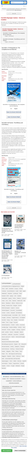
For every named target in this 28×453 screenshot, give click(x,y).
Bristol (19, 305)
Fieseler (15, 320)
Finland (20, 288)
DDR (7, 288)
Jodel (3, 332)
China (3, 288)
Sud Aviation (4, 363)
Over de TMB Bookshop (15, 376)
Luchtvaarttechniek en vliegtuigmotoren (11, 286)
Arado (3, 300)
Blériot (13, 303)
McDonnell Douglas (20, 336)
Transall (22, 363)
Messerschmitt (5, 339)
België (22, 286)
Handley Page (5, 327)
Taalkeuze (7, 376)
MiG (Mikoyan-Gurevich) (7, 344)
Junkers (7, 332)
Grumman (22, 324)
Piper (21, 351)
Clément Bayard (5, 310)
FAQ (8, 378)
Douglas (4, 317)
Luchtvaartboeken (16, 283)
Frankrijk (4, 291)
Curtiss (8, 312)
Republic (9, 356)
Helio (24, 327)
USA (15, 295)
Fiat (12, 320)
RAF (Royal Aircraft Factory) (15, 353)
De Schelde (14, 315)
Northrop (12, 349)
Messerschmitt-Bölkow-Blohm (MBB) (10, 341)
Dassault (13, 312)
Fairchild (4, 320)
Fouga (11, 322)
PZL (7, 353)
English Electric (15, 317)
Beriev (3, 303)
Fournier (16, 322)
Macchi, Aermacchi (6, 336)
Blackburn (8, 303)
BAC (10, 300)
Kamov (11, 332)
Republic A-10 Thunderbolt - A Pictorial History (20, 253)
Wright (22, 365)
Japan (24, 291)
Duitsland (11, 288)
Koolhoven (4, 334)
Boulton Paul (9, 305)
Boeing (3, 305)
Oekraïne (10, 293)
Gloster (13, 324)
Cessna (17, 307)
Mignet (15, 344)
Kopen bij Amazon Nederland (14, 112)
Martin (13, 336)
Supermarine (16, 363)
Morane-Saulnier (5, 346)
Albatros (19, 298)
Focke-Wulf (21, 320)
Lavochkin (16, 334)
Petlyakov (8, 351)
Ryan (23, 356)
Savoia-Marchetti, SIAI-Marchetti (12, 358)
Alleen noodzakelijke (20, 450)
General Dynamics (6, 324)
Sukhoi (10, 363)
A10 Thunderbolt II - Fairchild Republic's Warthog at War (19, 226)
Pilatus (16, 351)
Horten (8, 329)
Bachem (14, 300)
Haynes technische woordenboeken (12, 404)
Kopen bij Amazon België (14, 117)
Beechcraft (19, 300)
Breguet (15, 305)
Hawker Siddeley (13, 327)
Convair (3, 312)
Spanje (11, 295)
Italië (21, 291)
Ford (7, 322)
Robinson (18, 356)
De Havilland (19, 312)
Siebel (14, 361)
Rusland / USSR (5, 295)
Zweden (19, 295)
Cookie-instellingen (17, 380)
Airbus (14, 298)
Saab (3, 358)
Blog (23, 376)
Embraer (9, 317)
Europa (16, 288)
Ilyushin (23, 329)
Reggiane (4, 356)
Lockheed (21, 334)
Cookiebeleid (9, 380)
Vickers (8, 365)
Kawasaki (16, 332)
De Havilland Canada (6, 315)
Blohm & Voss (19, 303)
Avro (7, 300)
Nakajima (17, 346)
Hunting (18, 329)
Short (11, 361)
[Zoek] (25, 2)
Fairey (8, 320)
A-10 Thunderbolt (6, 275)
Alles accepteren (7, 450)
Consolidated (19, 310)
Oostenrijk (15, 293)
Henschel (4, 329)
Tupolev (3, 365)
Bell (24, 300)
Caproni (13, 307)
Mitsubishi (23, 344)
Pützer (3, 353)
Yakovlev (4, 368)
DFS (19, 315)
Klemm (21, 332)
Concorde (12, 310)
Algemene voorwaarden (15, 378)
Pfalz (13, 351)
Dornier (23, 315)
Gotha (17, 324)
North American (5, 349)
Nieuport (22, 346)
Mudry (12, 346)
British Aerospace (6, 307)
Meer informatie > (18, 10)
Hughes (13, 329)
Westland (18, 365)
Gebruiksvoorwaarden (14, 383)
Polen (20, 293)
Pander (3, 351)
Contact (4, 378)
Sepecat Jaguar (5, 361)
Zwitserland (4, 298)
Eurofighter (22, 317)
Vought (12, 365)
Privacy (23, 378)
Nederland (4, 293)
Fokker (3, 322)
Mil (19, 344)
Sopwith (24, 361)
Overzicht (14, 13)
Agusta (10, 298)
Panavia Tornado (19, 349)
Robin (13, 356)
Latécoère (10, 334)
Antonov (24, 298)
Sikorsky (19, 361)
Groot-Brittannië (10, 291)
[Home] (2, 6)
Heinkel (19, 327)
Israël (17, 291)
